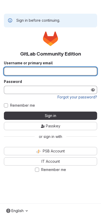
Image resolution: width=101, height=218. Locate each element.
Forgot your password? (77, 97)
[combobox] (17, 211)
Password (13, 82)
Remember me (22, 105)
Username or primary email (28, 63)
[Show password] (93, 90)
